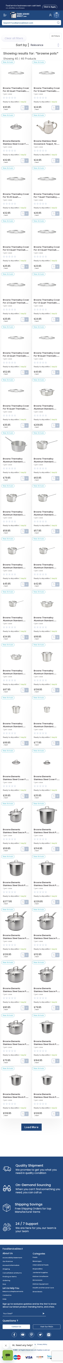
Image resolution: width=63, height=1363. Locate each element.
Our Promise (8, 1261)
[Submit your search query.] (58, 22)
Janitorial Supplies (40, 1272)
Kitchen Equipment (40, 1284)
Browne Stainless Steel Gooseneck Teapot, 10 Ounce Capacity (45, 144)
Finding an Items (10, 1276)
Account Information (11, 1265)
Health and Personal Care (43, 1288)
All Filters (56, 36)
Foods (35, 1257)
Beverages (37, 1261)
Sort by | (22, 45)
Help (4, 1299)
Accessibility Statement (12, 1258)
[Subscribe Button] (43, 1313)
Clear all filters (14, 38)
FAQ (4, 1284)
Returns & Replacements (13, 1291)
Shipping (6, 1269)
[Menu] (4, 15)
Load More (31, 1127)
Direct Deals (37, 1292)
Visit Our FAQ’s (46, 1327)
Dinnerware (37, 1280)
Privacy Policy (42, 1344)
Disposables (38, 1269)
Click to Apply (50, 6)
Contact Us (7, 1295)
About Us (8, 1253)
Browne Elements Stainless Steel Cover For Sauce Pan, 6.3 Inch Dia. (46, 779)
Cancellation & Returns (12, 1273)
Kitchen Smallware (40, 1276)
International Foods (41, 1265)
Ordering (6, 1280)
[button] (50, 15)
